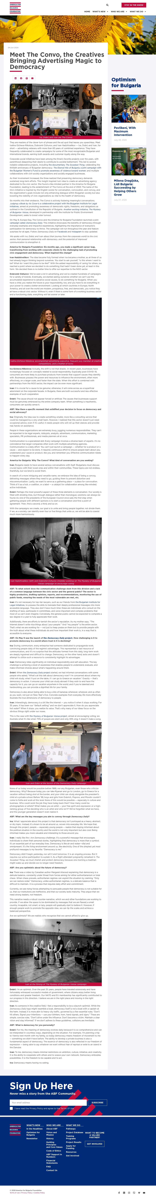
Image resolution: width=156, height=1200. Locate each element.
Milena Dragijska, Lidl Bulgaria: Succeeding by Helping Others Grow (126, 187)
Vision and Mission (51, 1133)
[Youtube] (144, 1193)
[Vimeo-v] (139, 1193)
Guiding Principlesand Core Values (54, 1144)
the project (36, 672)
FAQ (48, 1166)
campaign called (26, 223)
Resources (71, 1152)
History (50, 1138)
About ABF (52, 1129)
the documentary (66, 165)
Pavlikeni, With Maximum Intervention (125, 131)
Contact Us (51, 1170)
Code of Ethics (53, 1151)
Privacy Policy (36, 1108)
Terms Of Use (67, 1108)
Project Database (74, 1132)
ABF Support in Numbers (54, 1155)
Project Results (73, 1142)
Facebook (62, 231)
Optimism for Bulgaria (33, 1133)
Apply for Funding (71, 1147)
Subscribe (97, 1102)
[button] (107, 5)
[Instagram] (129, 1193)
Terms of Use (15, 1193)
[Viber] (134, 1193)
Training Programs (71, 1137)
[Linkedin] (124, 1193)
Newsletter (32, 1138)
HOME (87, 11)
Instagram (76, 231)
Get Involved (72, 1155)
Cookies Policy (39, 1193)
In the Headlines (34, 1129)
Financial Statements (52, 1161)
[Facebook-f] (119, 1193)
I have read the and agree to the (44, 1108)
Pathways (71, 1129)
